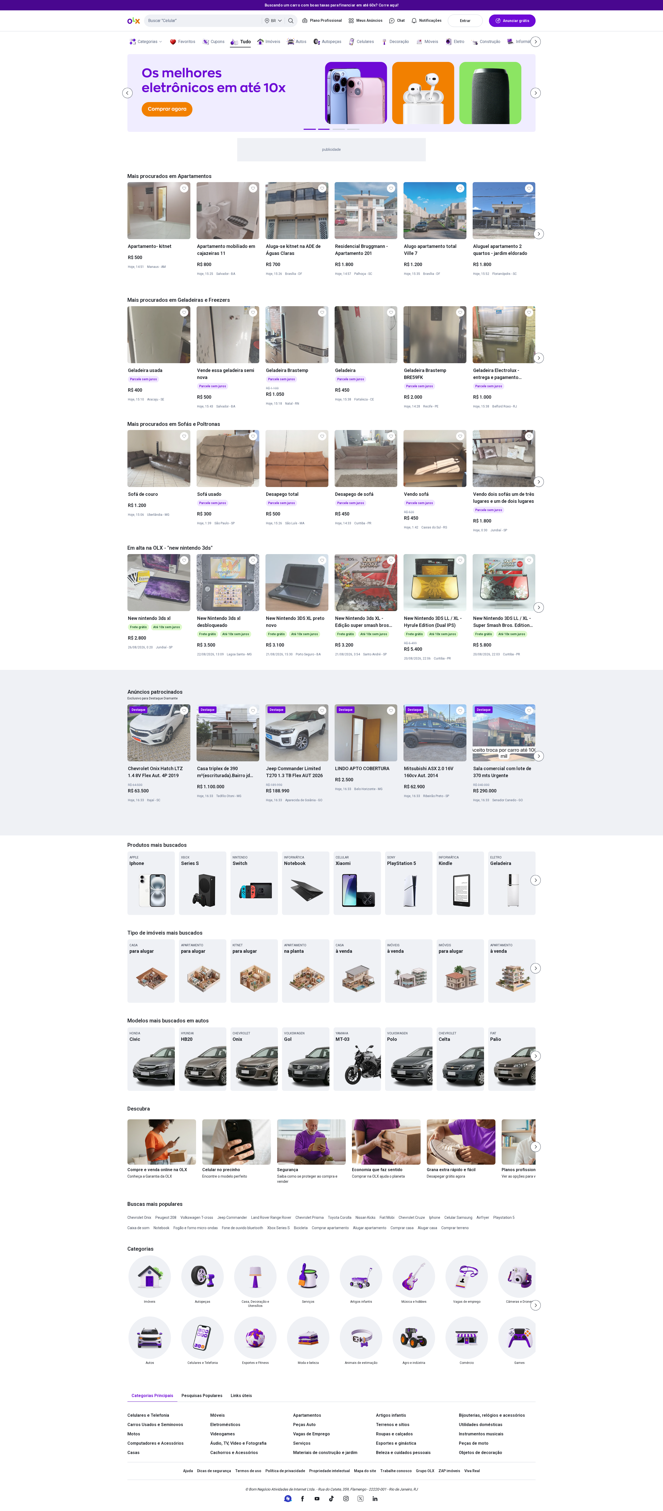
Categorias (147, 41)
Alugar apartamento (369, 1228)
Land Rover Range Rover (271, 1217)
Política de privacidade (285, 1471)
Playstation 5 (504, 1217)
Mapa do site (365, 1471)
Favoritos (186, 41)
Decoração (399, 41)
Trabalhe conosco (396, 1471)
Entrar (465, 21)
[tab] (152, 1396)
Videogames (222, 1433)
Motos (133, 1433)
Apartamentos (307, 1415)
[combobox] (221, 21)
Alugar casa (427, 1228)
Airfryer (483, 1217)
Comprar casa (402, 1228)
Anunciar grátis (516, 21)
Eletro (459, 41)
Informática (526, 41)
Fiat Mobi (387, 1217)
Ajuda (188, 1471)
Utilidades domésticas (480, 1424)
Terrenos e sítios (392, 1424)
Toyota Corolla (339, 1217)
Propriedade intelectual (329, 1471)
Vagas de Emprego (311, 1433)
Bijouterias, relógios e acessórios (492, 1415)
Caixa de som (138, 1228)
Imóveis (272, 41)
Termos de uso (248, 1471)
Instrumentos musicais (481, 1433)
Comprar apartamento (330, 1228)
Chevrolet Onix (139, 1217)
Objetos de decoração (480, 1452)
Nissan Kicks (366, 1217)
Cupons (218, 41)
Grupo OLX (425, 1471)
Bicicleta (301, 1228)
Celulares (365, 41)
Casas (133, 1452)
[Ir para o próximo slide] (539, 234)
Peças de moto (473, 1443)
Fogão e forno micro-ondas (196, 1228)
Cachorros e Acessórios (234, 1452)
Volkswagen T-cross (197, 1217)
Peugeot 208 (165, 1217)
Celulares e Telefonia (148, 1415)
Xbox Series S (278, 1228)
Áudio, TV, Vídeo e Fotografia (238, 1443)
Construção (490, 41)
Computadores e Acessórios (155, 1443)
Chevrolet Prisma (310, 1217)
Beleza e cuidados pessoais (403, 1452)
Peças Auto (304, 1424)
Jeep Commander (232, 1217)
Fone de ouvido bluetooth (242, 1228)
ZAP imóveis (449, 1471)
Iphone (434, 1217)
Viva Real (472, 1471)
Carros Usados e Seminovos (155, 1424)
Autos (301, 41)
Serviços (302, 1443)
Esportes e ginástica (396, 1443)
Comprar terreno (455, 1228)
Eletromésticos (225, 1424)
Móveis (431, 41)
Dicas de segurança (214, 1471)
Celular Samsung (458, 1217)
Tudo (245, 41)
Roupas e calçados (394, 1433)
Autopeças (331, 41)
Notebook (161, 1228)
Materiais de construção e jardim (325, 1452)
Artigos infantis (391, 1415)
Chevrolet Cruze (412, 1217)
